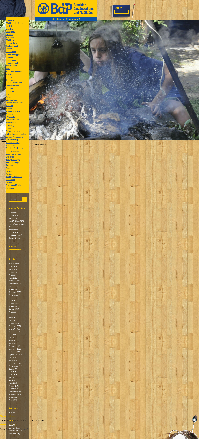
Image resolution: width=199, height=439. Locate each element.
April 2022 (13, 317)
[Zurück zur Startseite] (66, 8)
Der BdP (9, 26)
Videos (9, 128)
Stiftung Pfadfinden (14, 177)
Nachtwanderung (13, 142)
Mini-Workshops (12, 140)
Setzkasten (10, 145)
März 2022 (13, 320)
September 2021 (15, 331)
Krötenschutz (11, 66)
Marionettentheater (14, 83)
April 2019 (13, 380)
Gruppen (9, 35)
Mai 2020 (12, 357)
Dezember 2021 (15, 326)
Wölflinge (10, 37)
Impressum (10, 179)
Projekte (9, 57)
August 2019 (14, 368)
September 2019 (15, 366)
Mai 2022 (12, 314)
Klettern (9, 74)
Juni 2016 (13, 400)
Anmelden (13, 425)
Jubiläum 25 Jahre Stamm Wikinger (16, 236)
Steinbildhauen (12, 100)
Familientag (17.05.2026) (14, 231)
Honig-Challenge (13, 160)
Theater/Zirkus (12, 80)
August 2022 (14, 309)
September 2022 (15, 306)
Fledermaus (11, 60)
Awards (9, 168)
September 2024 (15, 289)
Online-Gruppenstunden (16, 134)
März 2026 (13, 269)
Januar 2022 (14, 323)
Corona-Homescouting (15, 103)
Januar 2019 (14, 386)
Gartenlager (11, 125)
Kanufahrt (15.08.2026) (14, 214)
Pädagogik (10, 32)
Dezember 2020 (15, 348)
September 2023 (15, 295)
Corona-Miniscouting (14, 137)
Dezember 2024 (15, 283)
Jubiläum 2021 (12, 46)
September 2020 (15, 354)
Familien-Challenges (14, 148)
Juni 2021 (13, 334)
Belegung (10, 188)
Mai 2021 (12, 337)
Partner (9, 171)
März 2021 (13, 343)
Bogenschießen (12, 86)
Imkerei (9, 94)
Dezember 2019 (15, 363)
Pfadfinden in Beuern (14, 23)
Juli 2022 (12, 312)
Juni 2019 (13, 374)
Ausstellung (11, 52)
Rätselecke (10, 117)
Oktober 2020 (14, 351)
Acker (8, 97)
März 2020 (13, 360)
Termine (9, 165)
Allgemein (13, 412)
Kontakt (9, 174)
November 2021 (15, 329)
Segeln (9, 77)
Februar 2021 (14, 346)
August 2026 (14, 263)
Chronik (9, 49)
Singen (9, 108)
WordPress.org (14, 433)
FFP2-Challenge (12, 162)
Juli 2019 (12, 371)
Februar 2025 (14, 280)
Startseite (10, 20)
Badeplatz (10, 88)
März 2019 (13, 383)
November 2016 (15, 394)
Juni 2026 (13, 266)
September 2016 (15, 397)
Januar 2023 (14, 303)
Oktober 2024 (14, 286)
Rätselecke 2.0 (12, 120)
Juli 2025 (12, 275)
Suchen (118, 7)
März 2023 (13, 300)
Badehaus (10, 91)
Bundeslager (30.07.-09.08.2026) (16, 219)
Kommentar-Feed (15, 430)
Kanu (8, 69)
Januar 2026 (14, 272)
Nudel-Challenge (13, 151)
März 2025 (13, 278)
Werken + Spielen (13, 111)
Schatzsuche (11, 114)
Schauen (9, 105)
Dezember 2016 (15, 391)
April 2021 (13, 340)
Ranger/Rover (11, 43)
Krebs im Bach (12, 63)
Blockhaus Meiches (14, 185)
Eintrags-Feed (14, 427)
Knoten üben (11, 123)
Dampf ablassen (13, 131)
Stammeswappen (13, 54)
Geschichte (10, 29)
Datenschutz (11, 182)
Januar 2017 (14, 388)
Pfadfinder (10, 40)
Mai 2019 (12, 377)
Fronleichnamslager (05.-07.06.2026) (17, 225)
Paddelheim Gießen (14, 71)
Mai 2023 (12, 297)
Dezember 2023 (15, 292)
